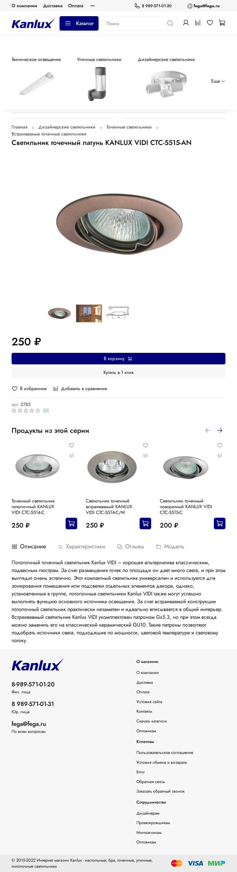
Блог (140, 772)
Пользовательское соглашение (164, 752)
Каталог (85, 23)
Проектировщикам (153, 823)
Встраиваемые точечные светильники (49, 134)
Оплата (75, 5)
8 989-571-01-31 (33, 704)
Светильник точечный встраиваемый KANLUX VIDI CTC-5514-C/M (109, 507)
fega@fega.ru (29, 724)
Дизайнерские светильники (66, 127)
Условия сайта (149, 702)
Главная (19, 127)
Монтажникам (149, 832)
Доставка (52, 5)
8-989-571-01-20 (33, 684)
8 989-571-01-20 (157, 6)
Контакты (144, 711)
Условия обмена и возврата (161, 762)
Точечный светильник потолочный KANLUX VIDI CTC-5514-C (33, 507)
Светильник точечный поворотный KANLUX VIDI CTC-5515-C (186, 507)
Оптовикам (146, 731)
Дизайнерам (148, 813)
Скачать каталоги (151, 721)
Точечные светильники (129, 127)
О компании (24, 5)
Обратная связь (150, 782)
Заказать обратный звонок (160, 791)
